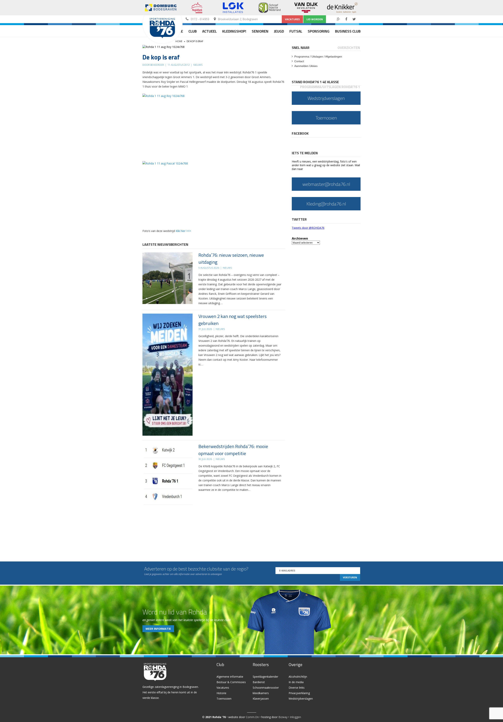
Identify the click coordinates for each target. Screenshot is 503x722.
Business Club (348, 31)
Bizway (282, 717)
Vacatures (292, 19)
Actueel (209, 31)
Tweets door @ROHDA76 (308, 228)
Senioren (260, 31)
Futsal (295, 31)
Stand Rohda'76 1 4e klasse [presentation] (315, 82)
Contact (299, 61)
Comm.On (252, 717)
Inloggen (295, 717)
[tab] (301, 47)
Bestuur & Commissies (231, 682)
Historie (221, 693)
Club (192, 31)
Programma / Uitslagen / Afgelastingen (318, 56)
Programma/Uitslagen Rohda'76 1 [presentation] (330, 86)
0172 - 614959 (200, 19)
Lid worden (315, 19)
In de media (296, 682)
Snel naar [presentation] (300, 47)
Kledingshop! (234, 31)
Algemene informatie (230, 676)
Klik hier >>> (183, 231)
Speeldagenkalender (265, 676)
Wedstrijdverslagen (301, 698)
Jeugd (279, 31)
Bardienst (259, 682)
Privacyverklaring (299, 693)
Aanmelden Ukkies (306, 66)
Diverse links (297, 687)
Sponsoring (319, 31)
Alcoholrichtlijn (298, 676)
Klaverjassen (261, 698)
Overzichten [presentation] (349, 47)
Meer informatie (158, 629)
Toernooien (224, 698)
